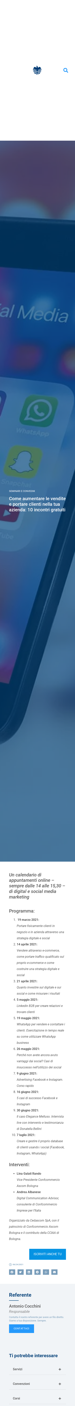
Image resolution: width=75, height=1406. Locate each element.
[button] (66, 70)
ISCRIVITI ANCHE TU (48, 1254)
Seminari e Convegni (22, 491)
